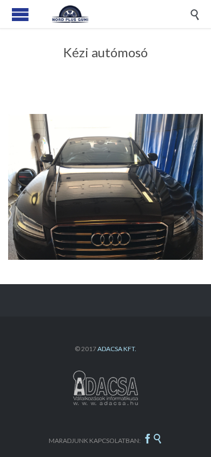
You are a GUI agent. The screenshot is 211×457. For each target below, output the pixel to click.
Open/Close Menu (20, 14)
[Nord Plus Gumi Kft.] (113, 14)
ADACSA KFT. (116, 349)
